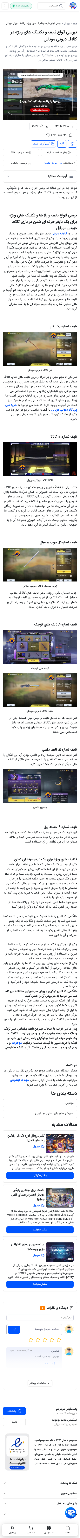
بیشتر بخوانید (40, 1175)
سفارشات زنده (23, 6)
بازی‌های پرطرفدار (67, 1503)
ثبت (14, 1329)
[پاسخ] (46, 1363)
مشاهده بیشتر (38, 1383)
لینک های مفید (68, 1483)
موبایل (67, 23)
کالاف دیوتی (60, 233)
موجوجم (16, 1043)
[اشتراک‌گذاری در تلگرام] (61, 144)
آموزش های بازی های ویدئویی (50, 163)
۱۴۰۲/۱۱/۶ (37, 126)
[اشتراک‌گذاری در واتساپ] (72, 144)
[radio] (31, 1340)
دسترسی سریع (69, 1493)
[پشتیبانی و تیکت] (70, 1513)
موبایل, (60, 163)
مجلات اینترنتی (19, 1080)
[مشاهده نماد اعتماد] (17, 1452)
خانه (75, 23)
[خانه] (73, 5)
